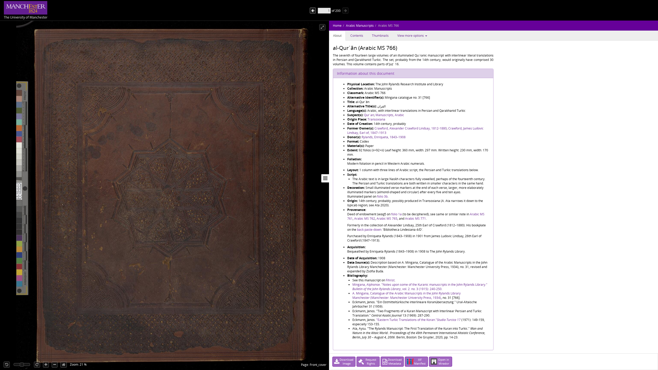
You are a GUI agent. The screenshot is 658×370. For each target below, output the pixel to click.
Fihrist (390, 280)
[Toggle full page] (322, 27)
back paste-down (369, 229)
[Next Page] (313, 10)
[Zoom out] (55, 365)
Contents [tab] (356, 35)
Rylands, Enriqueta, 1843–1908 (384, 137)
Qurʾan (369, 115)
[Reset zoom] (63, 365)
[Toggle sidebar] (325, 178)
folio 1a (396, 214)
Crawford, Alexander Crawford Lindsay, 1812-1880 (410, 128)
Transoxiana (376, 119)
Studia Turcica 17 (449, 320)
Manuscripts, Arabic (390, 115)
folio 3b (382, 196)
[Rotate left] (7, 365)
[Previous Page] (345, 10)
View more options (411, 35)
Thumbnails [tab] (380, 35)
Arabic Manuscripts (360, 25)
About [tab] (337, 35)
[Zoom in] (46, 365)
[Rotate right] (37, 365)
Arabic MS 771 (415, 218)
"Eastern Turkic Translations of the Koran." (406, 320)
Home (337, 25)
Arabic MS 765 (387, 218)
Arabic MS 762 (364, 218)
